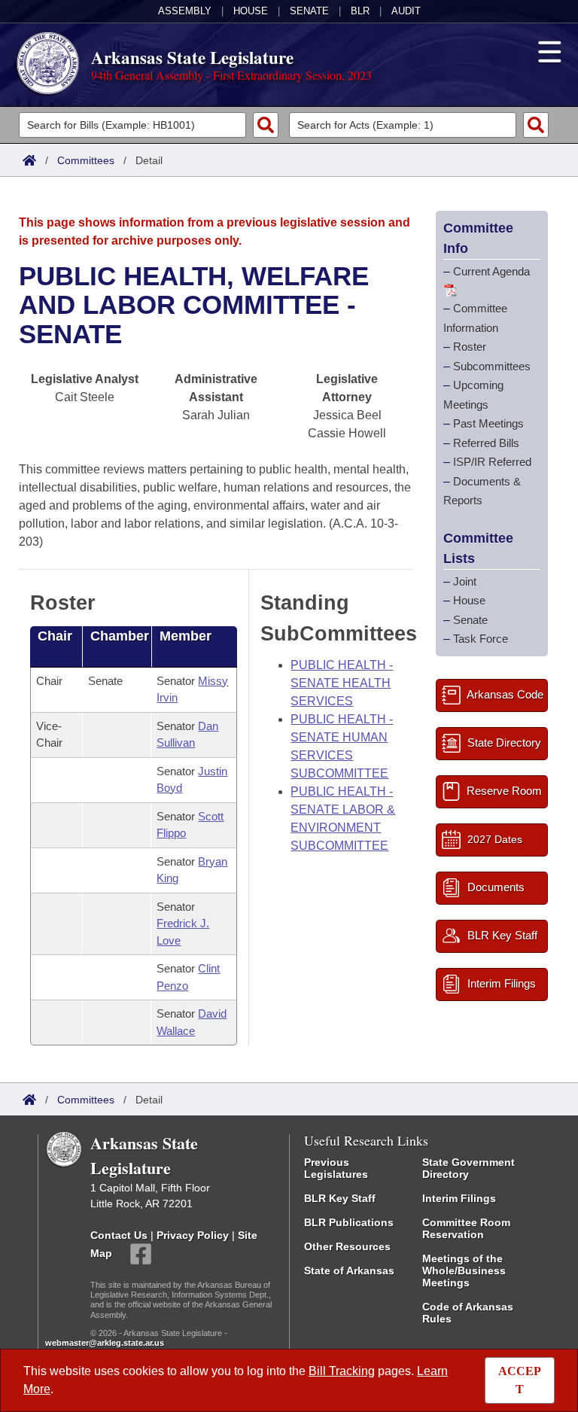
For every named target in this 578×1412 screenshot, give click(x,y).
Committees (85, 160)
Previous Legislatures (336, 1168)
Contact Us (119, 1235)
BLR (360, 11)
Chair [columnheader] (55, 636)
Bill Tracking (342, 1371)
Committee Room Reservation (466, 1228)
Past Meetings (488, 423)
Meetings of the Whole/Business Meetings (464, 1270)
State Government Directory (468, 1168)
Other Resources (347, 1246)
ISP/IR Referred (492, 461)
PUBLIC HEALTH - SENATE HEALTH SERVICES (342, 683)
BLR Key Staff (340, 1198)
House (250, 11)
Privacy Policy (193, 1235)
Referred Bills (486, 443)
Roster (469, 346)
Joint (464, 581)
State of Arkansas (349, 1270)
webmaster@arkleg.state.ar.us (104, 1342)
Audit (406, 11)
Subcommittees (492, 366)
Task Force (480, 638)
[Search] (265, 125)
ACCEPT (519, 1380)
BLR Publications (349, 1222)
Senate (309, 11)
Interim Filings (459, 1198)
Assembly (184, 11)
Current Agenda (491, 271)
